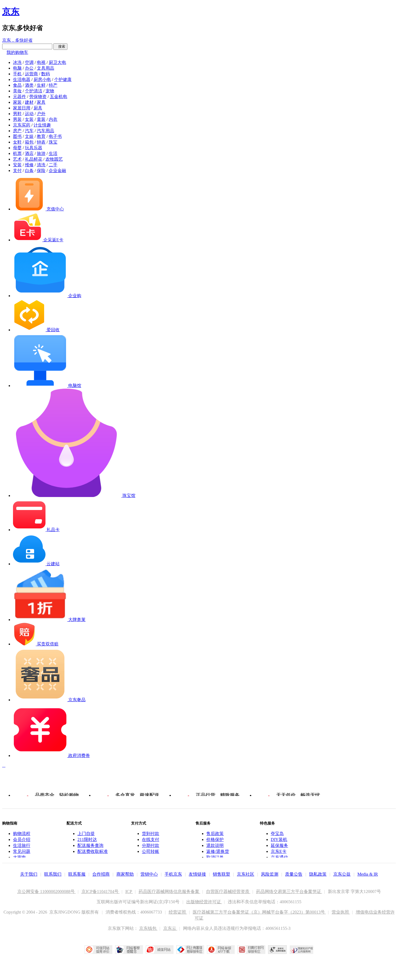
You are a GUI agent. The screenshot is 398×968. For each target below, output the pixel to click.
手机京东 (173, 874)
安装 (17, 165)
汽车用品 (45, 130)
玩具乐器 (33, 147)
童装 (41, 119)
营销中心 (149, 874)
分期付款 (150, 845)
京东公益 (342, 874)
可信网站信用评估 (98, 949)
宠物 (49, 91)
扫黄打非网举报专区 (251, 949)
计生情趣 (42, 125)
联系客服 (77, 874)
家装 (17, 102)
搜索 (60, 46)
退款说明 (215, 845)
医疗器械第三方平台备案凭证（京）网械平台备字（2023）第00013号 (259, 912)
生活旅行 (21, 845)
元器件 (19, 96)
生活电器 (21, 79)
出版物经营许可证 (204, 901)
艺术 (17, 159)
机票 (17, 153)
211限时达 (87, 839)
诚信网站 (160, 949)
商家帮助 (125, 874)
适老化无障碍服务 (277, 949)
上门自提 (86, 833)
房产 (17, 130)
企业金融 (57, 170)
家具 (41, 102)
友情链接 (197, 874)
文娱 (29, 136)
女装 (29, 119)
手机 (17, 74)
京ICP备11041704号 (100, 891)
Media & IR (367, 874)
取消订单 (215, 857)
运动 (29, 113)
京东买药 (21, 125)
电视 (41, 62)
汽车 (29, 130)
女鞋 (17, 142)
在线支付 (150, 839)
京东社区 (245, 874)
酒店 (29, 153)
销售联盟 (221, 874)
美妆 (17, 91)
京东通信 (279, 857)
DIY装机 (279, 839)
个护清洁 (33, 91)
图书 (17, 136)
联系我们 (52, 874)
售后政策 (215, 833)
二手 (53, 165)
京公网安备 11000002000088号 (46, 891)
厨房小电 (42, 79)
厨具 (38, 108)
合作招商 (101, 874)
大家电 (19, 857)
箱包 (29, 142)
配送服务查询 (90, 845)
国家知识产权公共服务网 (302, 949)
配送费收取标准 (92, 851)
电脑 (17, 68)
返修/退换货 (217, 851)
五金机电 (58, 96)
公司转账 (150, 851)
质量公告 (293, 874)
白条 (29, 170)
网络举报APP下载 (221, 949)
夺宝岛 (277, 833)
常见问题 (21, 851)
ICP (129, 891)
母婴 (17, 147)
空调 (29, 62)
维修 (29, 165)
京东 (10, 11)
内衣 (53, 119)
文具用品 (45, 68)
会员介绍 (21, 839)
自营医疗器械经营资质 (228, 891)
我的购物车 (17, 52)
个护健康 (62, 79)
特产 (53, 85)
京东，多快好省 (17, 40)
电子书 (55, 136)
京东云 (170, 928)
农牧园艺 (54, 159)
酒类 (29, 85)
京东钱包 (148, 928)
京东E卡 (278, 851)
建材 (29, 102)
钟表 (41, 142)
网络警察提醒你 (129, 949)
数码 (45, 74)
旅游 (41, 153)
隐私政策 (318, 874)
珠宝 (53, 142)
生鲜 (41, 85)
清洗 (41, 165)
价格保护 (215, 839)
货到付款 (150, 833)
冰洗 (17, 62)
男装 (17, 119)
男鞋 (17, 113)
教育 (41, 136)
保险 (41, 170)
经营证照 (178, 912)
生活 (53, 153)
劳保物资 (38, 96)
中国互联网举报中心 (190, 949)
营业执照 (341, 912)
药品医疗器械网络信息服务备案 (169, 891)
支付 (17, 170)
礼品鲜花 (33, 159)
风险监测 (269, 874)
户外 (41, 113)
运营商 (31, 74)
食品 (17, 85)
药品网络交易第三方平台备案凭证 (289, 891)
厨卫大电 (57, 62)
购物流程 (21, 833)
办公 (29, 68)
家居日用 (21, 108)
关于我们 (28, 874)
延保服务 (279, 845)
